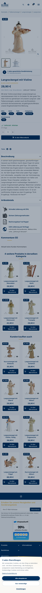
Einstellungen (21, 589)
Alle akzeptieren (21, 578)
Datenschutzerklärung (9, 573)
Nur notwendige (21, 583)
